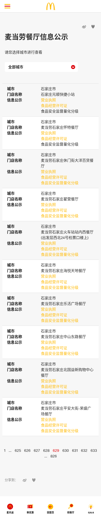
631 (75, 450)
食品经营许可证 (54, 105)
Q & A (91, 512)
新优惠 (30, 512)
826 (53, 456)
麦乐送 (10, 512)
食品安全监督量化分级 (59, 182)
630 (65, 450)
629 (56, 450)
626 (27, 450)
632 (84, 450)
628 (46, 450)
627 (37, 450)
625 (18, 450)
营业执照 (48, 100)
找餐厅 (70, 512)
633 (94, 450)
